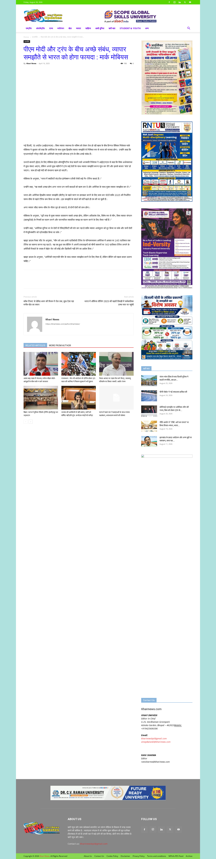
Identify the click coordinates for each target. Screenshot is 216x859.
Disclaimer (125, 856)
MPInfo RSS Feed (176, 856)
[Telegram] (48, 70)
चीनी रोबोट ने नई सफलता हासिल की (173, 392)
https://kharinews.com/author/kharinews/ (63, 324)
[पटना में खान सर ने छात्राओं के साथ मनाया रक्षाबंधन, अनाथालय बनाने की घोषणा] (116, 398)
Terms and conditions (156, 856)
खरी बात (112, 28)
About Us (88, 856)
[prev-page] (26, 422)
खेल (70, 28)
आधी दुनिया (99, 28)
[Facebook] (169, 2)
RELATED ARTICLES (35, 345)
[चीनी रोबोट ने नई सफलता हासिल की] (149, 395)
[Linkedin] (179, 2)
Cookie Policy (112, 856)
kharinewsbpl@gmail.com (154, 738)
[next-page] (31, 422)
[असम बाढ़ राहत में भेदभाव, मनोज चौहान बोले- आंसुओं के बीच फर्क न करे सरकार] (41, 364)
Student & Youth (130, 28)
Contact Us (99, 856)
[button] (188, 28)
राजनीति (35, 37)
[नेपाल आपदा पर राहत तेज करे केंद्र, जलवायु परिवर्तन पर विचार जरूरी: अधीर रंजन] (116, 364)
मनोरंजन (60, 28)
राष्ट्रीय (29, 28)
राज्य (51, 28)
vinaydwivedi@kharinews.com (155, 741)
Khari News (31, 63)
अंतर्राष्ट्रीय (40, 28)
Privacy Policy (139, 856)
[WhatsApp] (41, 70)
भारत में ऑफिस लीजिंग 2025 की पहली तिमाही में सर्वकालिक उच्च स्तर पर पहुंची (109, 303)
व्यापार (78, 28)
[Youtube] (190, 2)
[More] (70, 70)
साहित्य (88, 28)
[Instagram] (174, 2)
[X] (184, 2)
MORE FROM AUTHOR (60, 345)
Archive (189, 856)
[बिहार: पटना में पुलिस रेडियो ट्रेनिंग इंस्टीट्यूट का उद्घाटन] (41, 398)
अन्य (147, 28)
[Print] (63, 70)
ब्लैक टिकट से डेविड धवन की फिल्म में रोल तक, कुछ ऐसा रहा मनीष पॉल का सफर (49, 303)
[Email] (56, 70)
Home (26, 37)
